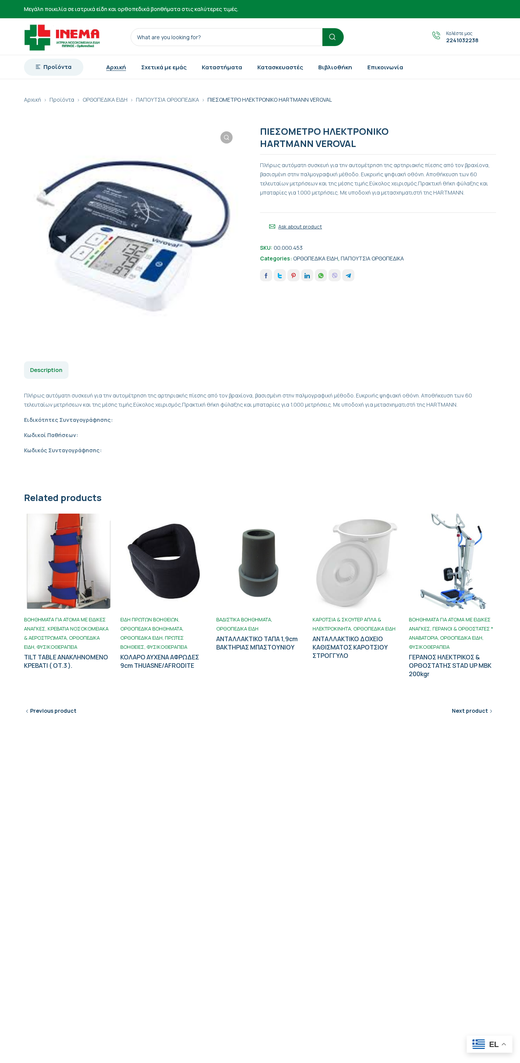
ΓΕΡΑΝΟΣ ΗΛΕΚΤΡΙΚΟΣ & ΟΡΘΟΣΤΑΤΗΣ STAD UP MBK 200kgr (450, 665)
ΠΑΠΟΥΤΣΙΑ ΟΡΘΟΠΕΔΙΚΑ (167, 99)
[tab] (46, 370)
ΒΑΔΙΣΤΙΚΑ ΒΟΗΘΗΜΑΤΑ (243, 619)
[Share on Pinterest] (293, 275)
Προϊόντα (61, 99)
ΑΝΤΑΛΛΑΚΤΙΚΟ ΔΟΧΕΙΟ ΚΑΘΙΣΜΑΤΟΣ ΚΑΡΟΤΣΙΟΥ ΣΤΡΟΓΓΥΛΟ (350, 647)
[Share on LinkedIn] (307, 275)
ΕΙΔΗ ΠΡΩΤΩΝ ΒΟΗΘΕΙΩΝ (149, 619)
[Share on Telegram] (348, 275)
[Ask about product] (272, 226)
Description (46, 370)
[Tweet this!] (280, 275)
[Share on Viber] (335, 275)
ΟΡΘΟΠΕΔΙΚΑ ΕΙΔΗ (105, 99)
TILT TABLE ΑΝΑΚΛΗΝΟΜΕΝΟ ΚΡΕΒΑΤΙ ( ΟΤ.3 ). (66, 661)
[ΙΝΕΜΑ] (62, 36)
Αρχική (32, 99)
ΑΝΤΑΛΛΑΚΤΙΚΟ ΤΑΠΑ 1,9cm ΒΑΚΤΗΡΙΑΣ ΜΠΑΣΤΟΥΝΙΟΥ (257, 643)
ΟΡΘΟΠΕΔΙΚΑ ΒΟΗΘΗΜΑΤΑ (151, 628)
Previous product (53, 710)
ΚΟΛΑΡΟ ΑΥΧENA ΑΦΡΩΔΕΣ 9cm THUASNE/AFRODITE (159, 661)
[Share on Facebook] (266, 275)
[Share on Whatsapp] (321, 275)
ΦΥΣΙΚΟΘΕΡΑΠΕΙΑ (57, 646)
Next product (470, 710)
